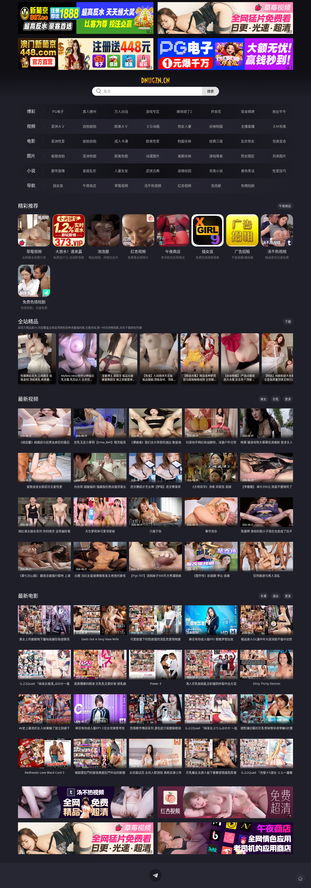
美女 (263, 399)
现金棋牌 (248, 111)
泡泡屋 (216, 185)
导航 (31, 185)
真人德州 (89, 111)
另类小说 (216, 171)
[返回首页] (300, 879)
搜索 (210, 91)
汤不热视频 (152, 185)
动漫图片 (153, 156)
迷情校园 (184, 171)
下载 (288, 322)
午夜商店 (89, 185)
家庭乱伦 (89, 171)
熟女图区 (248, 156)
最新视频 (28, 398)
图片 (31, 156)
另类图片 (279, 156)
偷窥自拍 (58, 156)
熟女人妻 (184, 126)
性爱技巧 (279, 171)
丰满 (263, 596)
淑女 (276, 596)
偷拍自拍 (89, 141)
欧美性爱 (153, 141)
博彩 (31, 111)
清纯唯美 (216, 156)
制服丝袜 (184, 141)
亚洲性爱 (58, 141)
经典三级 (216, 141)
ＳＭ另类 (279, 126)
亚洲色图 (89, 156)
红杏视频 (184, 185)
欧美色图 (121, 156)
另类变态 (279, 141)
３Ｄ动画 (153, 126)
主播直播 (248, 126)
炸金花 (216, 111)
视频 (31, 126)
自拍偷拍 (89, 126)
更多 (288, 399)
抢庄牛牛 (279, 111)
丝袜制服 (216, 126)
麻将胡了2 (184, 111)
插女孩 (58, 185)
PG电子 (58, 111)
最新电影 (28, 595)
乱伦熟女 (248, 141)
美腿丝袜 (184, 156)
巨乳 (276, 399)
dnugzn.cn (155, 80)
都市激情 (58, 171)
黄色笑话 (248, 171)
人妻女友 (121, 171)
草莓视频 (121, 185)
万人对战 (121, 111)
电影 (31, 141)
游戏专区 (153, 111)
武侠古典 (153, 171)
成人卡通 (121, 141)
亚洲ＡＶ (58, 126)
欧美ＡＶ (121, 126)
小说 (31, 171)
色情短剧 (248, 185)
